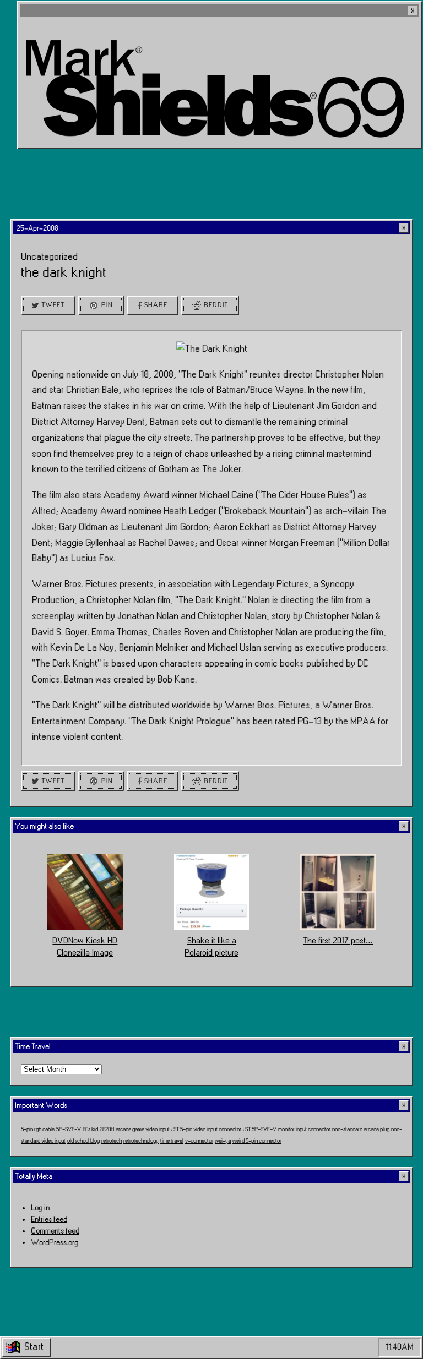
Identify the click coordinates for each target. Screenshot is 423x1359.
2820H (107, 1129)
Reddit (216, 305)
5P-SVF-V (68, 1129)
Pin (107, 305)
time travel (171, 1141)
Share (155, 305)
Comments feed (55, 1231)
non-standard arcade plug (360, 1129)
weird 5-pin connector (256, 1141)
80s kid (90, 1129)
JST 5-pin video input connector (206, 1129)
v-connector (199, 1141)
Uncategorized (49, 256)
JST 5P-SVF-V (259, 1129)
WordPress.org (54, 1242)
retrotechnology (141, 1141)
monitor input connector (304, 1129)
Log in (40, 1208)
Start (34, 1347)
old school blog (83, 1141)
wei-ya (223, 1141)
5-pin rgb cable (38, 1129)
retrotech (111, 1141)
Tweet (52, 305)
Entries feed (49, 1219)
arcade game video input (143, 1129)
